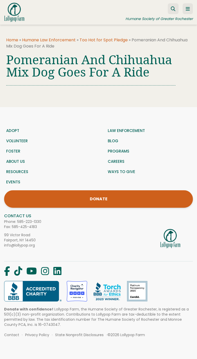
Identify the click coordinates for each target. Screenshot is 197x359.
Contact (11, 334)
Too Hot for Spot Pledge (104, 40)
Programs (118, 151)
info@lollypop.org (19, 245)
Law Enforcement (126, 130)
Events (13, 182)
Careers (116, 161)
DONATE (98, 199)
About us (15, 161)
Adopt (12, 130)
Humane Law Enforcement (49, 40)
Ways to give (121, 171)
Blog (113, 141)
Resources (17, 171)
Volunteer (17, 141)
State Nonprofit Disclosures (79, 334)
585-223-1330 (29, 221)
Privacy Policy (37, 334)
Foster (13, 151)
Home (12, 40)
